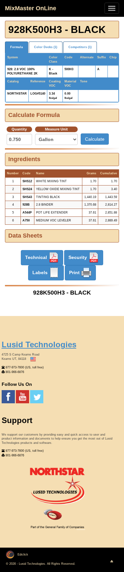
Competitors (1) (80, 47)
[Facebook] (9, 396)
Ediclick (23, 554)
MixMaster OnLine (30, 8)
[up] (111, 561)
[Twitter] (36, 396)
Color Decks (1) (45, 47)
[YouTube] (23, 396)
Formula (16, 47)
